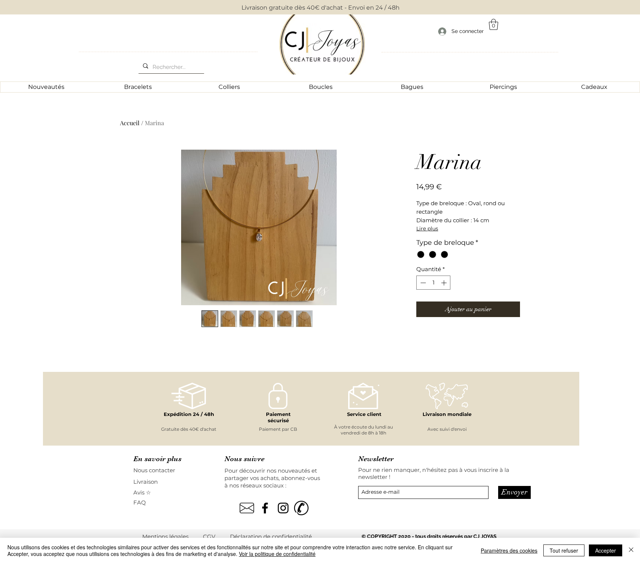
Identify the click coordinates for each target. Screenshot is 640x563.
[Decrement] (422, 283)
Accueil (130, 123)
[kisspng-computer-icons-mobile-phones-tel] (301, 508)
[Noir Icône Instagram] (283, 508)
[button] (493, 24)
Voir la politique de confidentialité (277, 553)
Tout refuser (564, 550)
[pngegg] (247, 508)
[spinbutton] (433, 283)
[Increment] (445, 283)
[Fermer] (631, 550)
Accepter (605, 550)
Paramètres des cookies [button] (509, 550)
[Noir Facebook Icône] (265, 508)
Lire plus (427, 228)
